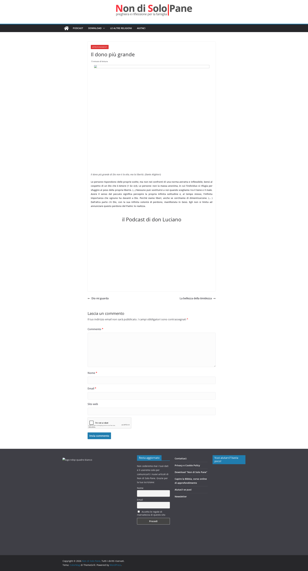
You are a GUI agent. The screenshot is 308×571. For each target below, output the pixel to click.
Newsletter (181, 496)
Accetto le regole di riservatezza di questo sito (151, 513)
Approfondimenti (99, 47)
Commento (95, 329)
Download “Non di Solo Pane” (191, 472)
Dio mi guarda (100, 298)
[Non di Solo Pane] (66, 28)
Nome (92, 373)
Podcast (78, 28)
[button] (103, 28)
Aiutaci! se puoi (183, 489)
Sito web (93, 404)
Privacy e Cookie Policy (187, 465)
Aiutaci (141, 28)
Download (95, 28)
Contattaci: (181, 458)
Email (92, 388)
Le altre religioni (121, 28)
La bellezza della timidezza (196, 298)
